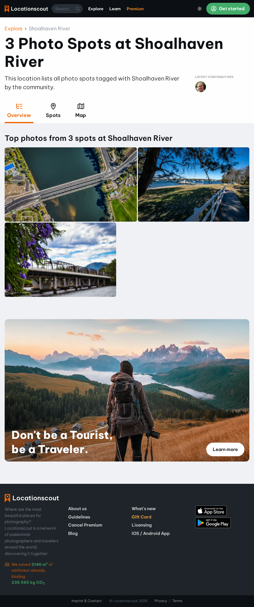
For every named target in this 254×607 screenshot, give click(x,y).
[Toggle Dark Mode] (200, 8)
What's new (144, 508)
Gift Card (141, 517)
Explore (14, 28)
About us (77, 508)
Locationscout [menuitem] (26, 9)
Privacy (161, 601)
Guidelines (79, 517)
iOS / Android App (151, 533)
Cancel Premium (85, 525)
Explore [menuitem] (95, 8)
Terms (177, 601)
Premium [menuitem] (135, 8)
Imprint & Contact (87, 601)
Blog (73, 533)
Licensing (142, 525)
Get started (231, 8)
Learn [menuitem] (115, 8)
